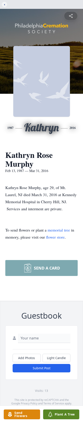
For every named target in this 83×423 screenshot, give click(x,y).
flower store (55, 237)
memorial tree (59, 230)
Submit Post (41, 368)
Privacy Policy (29, 403)
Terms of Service (53, 403)
